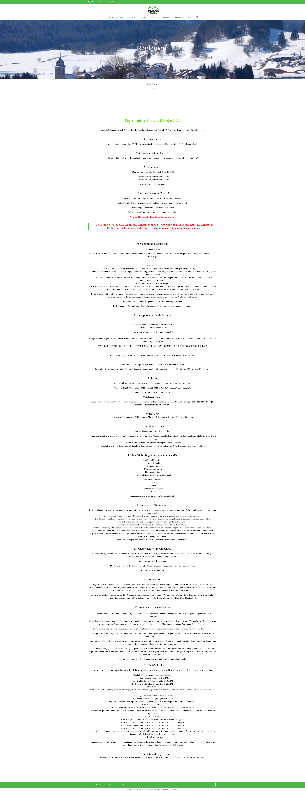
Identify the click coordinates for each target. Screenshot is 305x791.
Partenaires (179, 17)
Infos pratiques (132, 17)
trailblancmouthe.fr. (147, 789)
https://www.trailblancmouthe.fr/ (152, 327)
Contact (189, 17)
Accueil (110, 17)
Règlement (119, 17)
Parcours (143, 17)
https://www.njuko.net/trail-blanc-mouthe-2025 (154, 332)
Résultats (166, 17)
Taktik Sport (173, 789)
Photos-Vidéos (155, 17)
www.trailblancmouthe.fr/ (186, 158)
